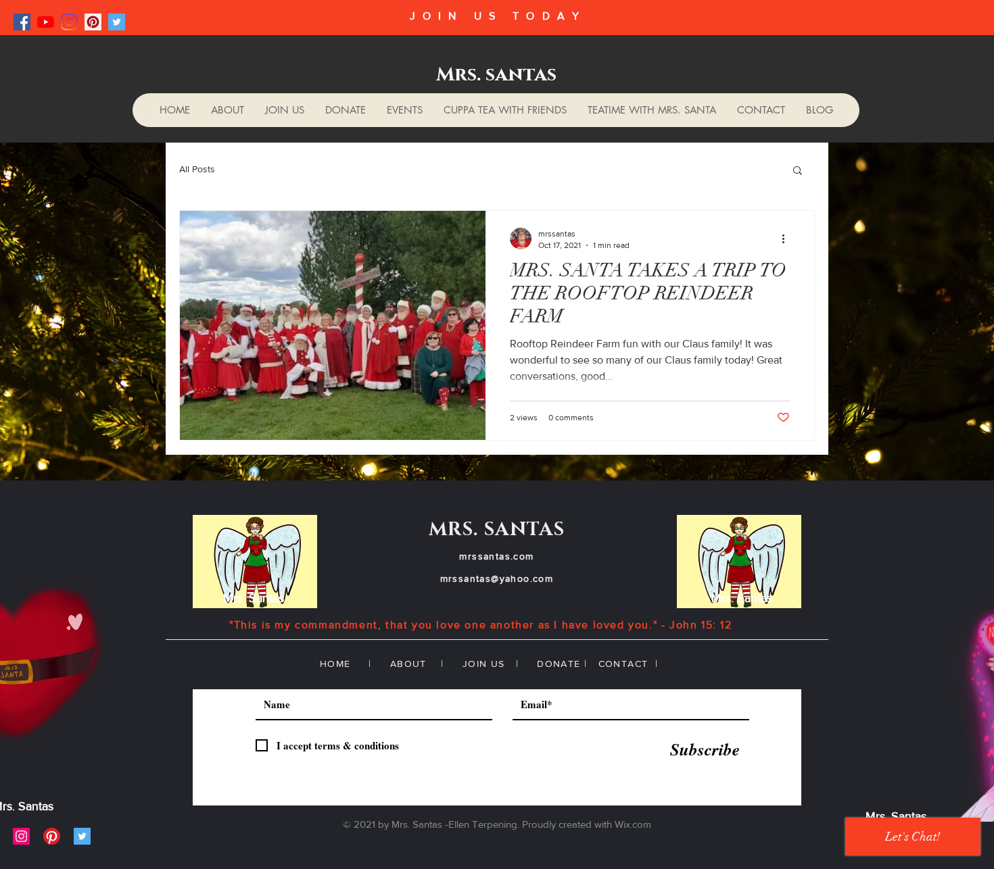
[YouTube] (45, 22)
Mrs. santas (496, 74)
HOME (335, 663)
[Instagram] (69, 22)
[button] (797, 171)
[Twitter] (116, 22)
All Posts (197, 169)
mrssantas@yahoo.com (497, 578)
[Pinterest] (93, 22)
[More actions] (788, 238)
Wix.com (633, 824)
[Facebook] (22, 22)
